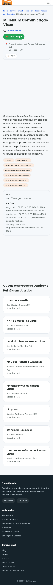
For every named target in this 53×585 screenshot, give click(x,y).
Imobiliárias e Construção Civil (16, 523)
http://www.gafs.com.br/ (18, 198)
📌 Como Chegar (14, 36)
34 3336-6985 (13, 30)
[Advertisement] (26, 255)
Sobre (5, 554)
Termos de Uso (9, 566)
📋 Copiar (11, 56)
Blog (4, 550)
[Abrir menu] (48, 2)
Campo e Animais (10, 519)
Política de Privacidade (13, 570)
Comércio (6, 527)
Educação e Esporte (11, 536)
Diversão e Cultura (10, 532)
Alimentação (8, 515)
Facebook (8, 500)
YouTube (23, 500)
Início (5, 11)
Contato (6, 558)
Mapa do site (8, 562)
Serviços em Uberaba (19, 11)
